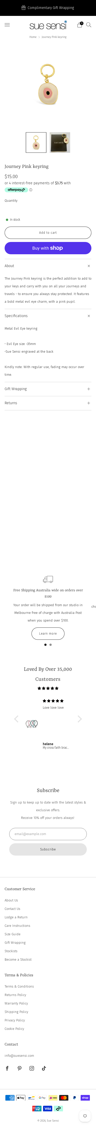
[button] (17, 719)
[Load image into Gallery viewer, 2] (60, 142)
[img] (48, 688)
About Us (11, 900)
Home (33, 37)
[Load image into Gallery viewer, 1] (36, 142)
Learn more (48, 633)
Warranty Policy (16, 1003)
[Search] (88, 24)
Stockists (11, 951)
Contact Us (12, 909)
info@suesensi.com (19, 1056)
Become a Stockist (18, 959)
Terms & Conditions (19, 986)
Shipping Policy (16, 1012)
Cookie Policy (14, 1029)
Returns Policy (15, 995)
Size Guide (12, 934)
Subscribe (48, 849)
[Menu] (7, 24)
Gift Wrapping (15, 943)
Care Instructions (17, 926)
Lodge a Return (16, 917)
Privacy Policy (15, 1020)
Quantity (11, 200)
